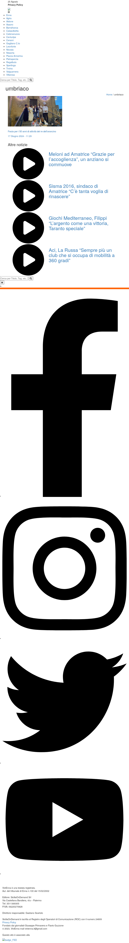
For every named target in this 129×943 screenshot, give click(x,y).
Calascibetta (12, 30)
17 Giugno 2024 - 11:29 (20, 136)
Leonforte (11, 46)
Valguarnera (12, 71)
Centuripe (11, 37)
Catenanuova (13, 33)
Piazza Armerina (14, 55)
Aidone (9, 21)
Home (109, 94)
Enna (8, 15)
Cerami (10, 40)
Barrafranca (12, 27)
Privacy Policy (15, 4)
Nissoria (10, 52)
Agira (8, 18)
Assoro (9, 24)
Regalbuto (11, 62)
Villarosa (10, 74)
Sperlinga (11, 65)
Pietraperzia (12, 59)
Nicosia (10, 49)
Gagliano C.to (13, 43)
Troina (9, 68)
